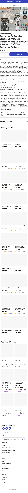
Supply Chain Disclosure (8, 450)
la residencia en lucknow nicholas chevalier (7, 164)
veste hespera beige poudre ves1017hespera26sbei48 (7, 358)
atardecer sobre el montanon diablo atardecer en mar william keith (20, 247)
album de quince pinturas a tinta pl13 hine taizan (20, 164)
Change (25, 112)
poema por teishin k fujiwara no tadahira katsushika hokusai (6, 288)
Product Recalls (6, 455)
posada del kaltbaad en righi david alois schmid (6, 143)
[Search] (4, 5)
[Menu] (1, 5)
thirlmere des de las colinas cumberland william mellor (6, 309)
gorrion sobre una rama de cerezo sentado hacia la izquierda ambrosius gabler (7, 330)
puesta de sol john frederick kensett (18, 185)
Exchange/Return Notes (6, 121)
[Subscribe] (24, 435)
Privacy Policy (22, 439)
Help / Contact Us (6, 463)
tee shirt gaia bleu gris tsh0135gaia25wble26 (6, 383)
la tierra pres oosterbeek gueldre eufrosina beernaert (20, 206)
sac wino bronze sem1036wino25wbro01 (6, 407)
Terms (16, 439)
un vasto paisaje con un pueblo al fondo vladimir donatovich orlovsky (7, 268)
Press (3, 479)
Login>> (6, 366)
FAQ (3, 461)
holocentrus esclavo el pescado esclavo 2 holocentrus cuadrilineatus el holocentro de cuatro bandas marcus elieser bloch (20, 288)
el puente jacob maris (19, 267)
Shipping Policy (6, 447)
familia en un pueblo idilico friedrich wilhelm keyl (20, 226)
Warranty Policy (6, 468)
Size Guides (5, 471)
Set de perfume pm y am (20, 406)
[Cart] (26, 5)
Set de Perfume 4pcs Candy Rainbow (19, 383)
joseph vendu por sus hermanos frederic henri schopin (7, 206)
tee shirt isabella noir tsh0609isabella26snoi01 (20, 358)
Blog (3, 482)
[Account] (23, 5)
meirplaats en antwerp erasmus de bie (6, 247)
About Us (4, 477)
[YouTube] (10, 428)
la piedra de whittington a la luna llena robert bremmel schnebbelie (20, 309)
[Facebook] (3, 428)
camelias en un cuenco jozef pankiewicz (19, 143)
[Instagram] (6, 428)
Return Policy (5, 466)
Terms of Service (6, 445)
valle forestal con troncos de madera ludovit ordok (7, 226)
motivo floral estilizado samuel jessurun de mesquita (19, 330)
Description (3, 59)
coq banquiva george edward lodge (6, 185)
